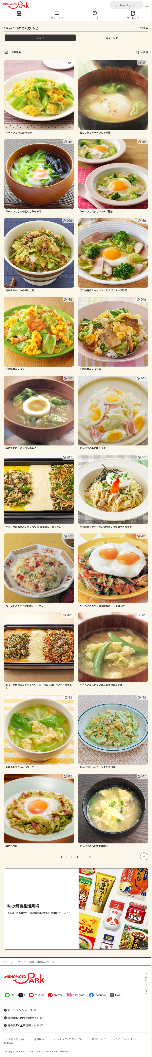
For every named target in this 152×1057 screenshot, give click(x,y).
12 (90, 857)
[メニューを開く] (146, 5)
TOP (5, 962)
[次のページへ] (144, 856)
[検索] (115, 5)
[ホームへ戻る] (15, 5)
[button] (126, 5)
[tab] (111, 38)
